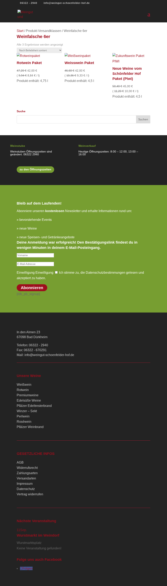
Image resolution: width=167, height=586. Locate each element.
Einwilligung (26, 272)
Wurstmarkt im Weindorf (38, 535)
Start (20, 31)
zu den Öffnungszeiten (35, 169)
